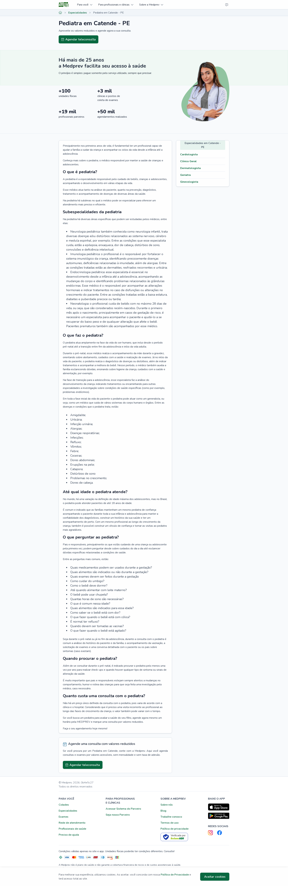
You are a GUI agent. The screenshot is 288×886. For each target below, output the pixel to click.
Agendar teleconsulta (80, 39)
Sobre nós (166, 805)
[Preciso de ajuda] (226, 4)
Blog (163, 811)
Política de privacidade (174, 829)
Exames (63, 817)
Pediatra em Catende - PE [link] (108, 13)
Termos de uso (169, 823)
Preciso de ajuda (69, 835)
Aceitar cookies (215, 877)
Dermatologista (190, 168)
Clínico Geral (188, 161)
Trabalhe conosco (171, 817)
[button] (84, 4)
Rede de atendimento (72, 823)
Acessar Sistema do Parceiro (123, 809)
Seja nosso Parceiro (118, 815)
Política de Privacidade (175, 874)
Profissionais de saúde (72, 829)
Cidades (64, 805)
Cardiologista (189, 154)
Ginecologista (189, 182)
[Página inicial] (60, 12)
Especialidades (77, 13)
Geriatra (185, 175)
